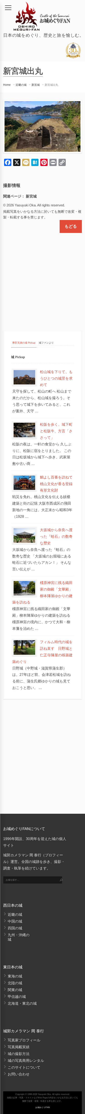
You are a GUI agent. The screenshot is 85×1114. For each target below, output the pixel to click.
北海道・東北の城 (22, 1003)
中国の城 (15, 921)
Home (7, 84)
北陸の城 (15, 983)
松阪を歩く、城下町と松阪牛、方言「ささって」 (56, 431)
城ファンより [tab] (46, 342)
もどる (71, 226)
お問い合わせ (18, 1074)
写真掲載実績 (18, 1047)
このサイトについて (24, 1067)
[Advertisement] (42, 277)
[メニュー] (8, 8)
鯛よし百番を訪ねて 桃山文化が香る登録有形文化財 (58, 483)
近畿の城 (21, 84)
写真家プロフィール (24, 1040)
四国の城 (15, 928)
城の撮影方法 (18, 1054)
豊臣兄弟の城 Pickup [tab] (23, 342)
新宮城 (36, 84)
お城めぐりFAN (42, 1107)
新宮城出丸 (51, 84)
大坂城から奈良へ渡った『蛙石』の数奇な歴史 (56, 536)
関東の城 (15, 990)
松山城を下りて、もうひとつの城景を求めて (56, 378)
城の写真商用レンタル (26, 1061)
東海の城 (15, 976)
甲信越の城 (17, 997)
